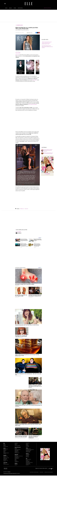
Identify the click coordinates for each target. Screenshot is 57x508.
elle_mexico (50, 468)
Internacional (17, 457)
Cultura (4, 453)
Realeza (4, 449)
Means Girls (17, 54)
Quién (4, 448)
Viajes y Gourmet (17, 445)
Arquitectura (28, 451)
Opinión (27, 445)
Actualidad (28, 454)
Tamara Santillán (18, 231)
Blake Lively (22, 208)
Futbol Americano (17, 449)
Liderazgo (27, 455)
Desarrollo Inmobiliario (30, 449)
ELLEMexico (48, 468)
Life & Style (5, 462)
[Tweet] (37, 32)
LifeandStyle (17, 461)
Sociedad (27, 446)
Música (16, 444)
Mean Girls (26, 208)
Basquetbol (16, 450)
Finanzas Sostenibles (29, 462)
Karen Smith (35, 79)
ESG (26, 458)
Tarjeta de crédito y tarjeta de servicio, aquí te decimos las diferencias (48, 150)
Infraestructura (28, 450)
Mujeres (27, 453)
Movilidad (27, 461)
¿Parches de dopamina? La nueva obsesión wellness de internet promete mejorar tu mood (47, 42)
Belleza (10, 8)
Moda (6, 8)
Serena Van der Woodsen (33, 104)
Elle (4, 443)
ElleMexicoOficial (53, 468)
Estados (27, 444)
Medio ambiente (28, 459)
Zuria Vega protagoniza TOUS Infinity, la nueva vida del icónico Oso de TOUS (47, 46)
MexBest (4, 455)
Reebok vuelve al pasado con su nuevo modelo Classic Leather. (48, 153)
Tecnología (17, 458)
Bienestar (4, 459)
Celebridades (19, 25)
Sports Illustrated (18, 447)
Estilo (4, 463)
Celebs (15, 8)
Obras (16, 459)
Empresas (16, 455)
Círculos (4, 450)
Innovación (28, 463)
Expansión (16, 454)
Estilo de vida (20, 8)
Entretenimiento (6, 464)
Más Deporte (17, 451)
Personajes (5, 458)
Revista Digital (47, 173)
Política (16, 463)
